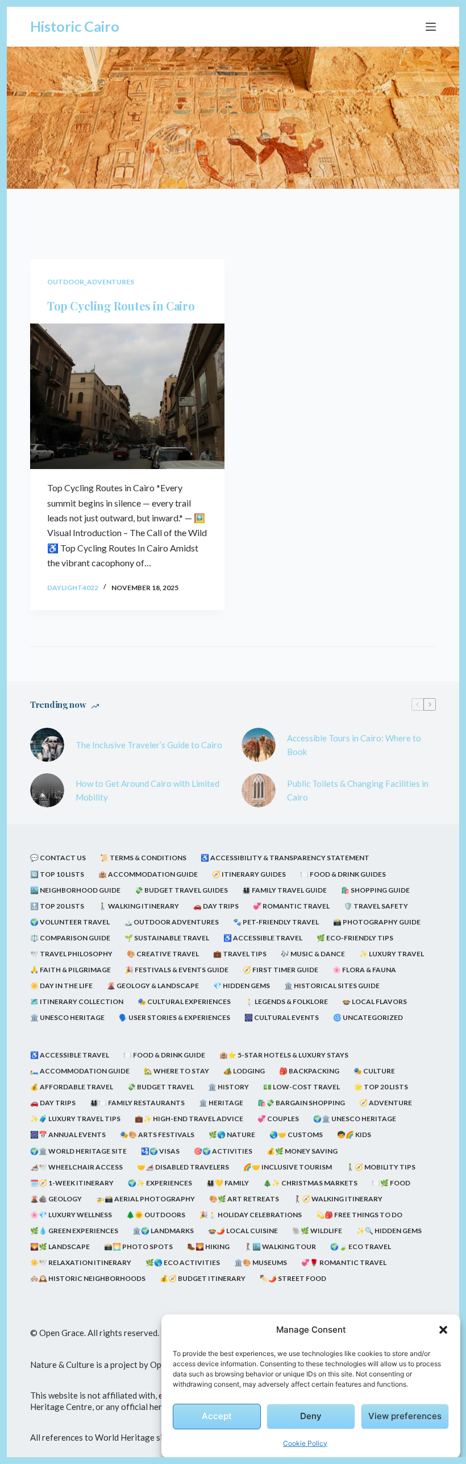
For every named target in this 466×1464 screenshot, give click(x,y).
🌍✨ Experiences (160, 1183)
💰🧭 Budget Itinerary (203, 1278)
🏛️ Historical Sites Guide (332, 985)
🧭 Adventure (385, 1102)
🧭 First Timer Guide (280, 969)
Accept (217, 1416)
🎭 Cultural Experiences (184, 1001)
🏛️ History (228, 1087)
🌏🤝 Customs (296, 1134)
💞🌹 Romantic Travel (343, 1262)
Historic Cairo (74, 26)
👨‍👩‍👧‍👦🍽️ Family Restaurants (137, 1102)
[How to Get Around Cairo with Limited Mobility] (47, 790)
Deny (311, 1416)
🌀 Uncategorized (368, 1017)
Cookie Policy (305, 1443)
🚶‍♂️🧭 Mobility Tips (380, 1167)
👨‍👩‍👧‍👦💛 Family (227, 1183)
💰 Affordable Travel (71, 1087)
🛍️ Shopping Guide (375, 890)
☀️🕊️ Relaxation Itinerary (80, 1262)
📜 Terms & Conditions (143, 857)
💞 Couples (278, 1118)
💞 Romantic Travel (291, 906)
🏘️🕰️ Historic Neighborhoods (87, 1278)
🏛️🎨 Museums (260, 1262)
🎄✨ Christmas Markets (310, 1183)
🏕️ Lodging (244, 1071)
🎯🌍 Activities (223, 1151)
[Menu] (431, 27)
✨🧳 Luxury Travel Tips (75, 1118)
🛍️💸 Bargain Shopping (301, 1102)
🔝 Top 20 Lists (57, 906)
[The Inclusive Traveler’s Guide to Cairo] (47, 745)
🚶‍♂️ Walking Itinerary (138, 906)
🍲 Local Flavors (374, 1001)
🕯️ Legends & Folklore (286, 1001)
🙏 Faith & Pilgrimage (70, 969)
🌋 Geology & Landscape (153, 985)
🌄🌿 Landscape (60, 1246)
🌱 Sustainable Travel (166, 938)
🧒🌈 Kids (354, 1134)
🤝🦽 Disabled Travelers (183, 1167)
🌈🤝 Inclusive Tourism (287, 1167)
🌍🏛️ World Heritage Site (78, 1151)
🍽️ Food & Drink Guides (343, 874)
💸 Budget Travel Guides (181, 890)
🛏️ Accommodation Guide (80, 1071)
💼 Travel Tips (240, 953)
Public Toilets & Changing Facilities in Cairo (357, 790)
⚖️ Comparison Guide (70, 938)
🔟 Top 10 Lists (57, 874)
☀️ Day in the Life (61, 985)
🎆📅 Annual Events (68, 1134)
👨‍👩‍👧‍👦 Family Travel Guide (284, 890)
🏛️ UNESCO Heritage (67, 1017)
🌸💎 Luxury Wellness (71, 1214)
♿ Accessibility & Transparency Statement (285, 857)
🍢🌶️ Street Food (293, 1278)
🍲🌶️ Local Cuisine (243, 1230)
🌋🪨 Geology (56, 1199)
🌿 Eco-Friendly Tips (355, 938)
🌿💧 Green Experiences (74, 1230)
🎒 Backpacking (309, 1071)
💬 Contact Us (58, 857)
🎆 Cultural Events (281, 1017)
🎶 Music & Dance (313, 953)
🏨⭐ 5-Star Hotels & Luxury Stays (283, 1055)
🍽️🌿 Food (391, 1183)
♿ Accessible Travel (262, 938)
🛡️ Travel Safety (376, 906)
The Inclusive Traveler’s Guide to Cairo (149, 745)
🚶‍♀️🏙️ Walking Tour (280, 1246)
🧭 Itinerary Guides (249, 874)
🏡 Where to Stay (176, 1071)
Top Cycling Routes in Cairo (120, 305)
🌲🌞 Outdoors (155, 1214)
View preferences (405, 1416)
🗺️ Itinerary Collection (76, 1001)
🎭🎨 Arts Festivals (157, 1134)
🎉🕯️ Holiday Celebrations (250, 1214)
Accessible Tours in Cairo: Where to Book (354, 745)
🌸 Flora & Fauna (364, 969)
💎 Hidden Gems (241, 985)
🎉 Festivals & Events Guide (176, 969)
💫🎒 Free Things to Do (359, 1214)
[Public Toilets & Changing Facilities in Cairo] (259, 790)
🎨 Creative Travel (163, 953)
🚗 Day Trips (216, 906)
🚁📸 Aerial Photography (145, 1199)
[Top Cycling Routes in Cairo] (127, 397)
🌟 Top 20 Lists (381, 1087)
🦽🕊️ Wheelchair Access (76, 1167)
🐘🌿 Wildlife (317, 1230)
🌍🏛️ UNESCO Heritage (354, 1118)
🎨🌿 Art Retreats (244, 1199)
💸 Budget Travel (160, 1087)
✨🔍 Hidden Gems (389, 1230)
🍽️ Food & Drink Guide (164, 1055)
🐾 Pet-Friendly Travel (276, 922)
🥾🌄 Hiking (208, 1246)
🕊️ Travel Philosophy (71, 953)
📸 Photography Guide (377, 922)
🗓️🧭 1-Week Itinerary (72, 1183)
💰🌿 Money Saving (302, 1151)
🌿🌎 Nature (232, 1134)
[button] (443, 1330)
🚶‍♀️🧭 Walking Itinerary (337, 1199)
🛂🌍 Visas (160, 1151)
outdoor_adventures (90, 281)
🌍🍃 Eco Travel (360, 1246)
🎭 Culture (374, 1071)
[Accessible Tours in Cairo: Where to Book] (259, 745)
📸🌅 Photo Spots (138, 1246)
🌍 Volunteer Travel (70, 922)
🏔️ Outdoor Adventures (171, 922)
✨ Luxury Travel (391, 953)
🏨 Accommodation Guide (148, 874)
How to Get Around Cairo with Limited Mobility (147, 790)
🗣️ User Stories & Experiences (174, 1017)
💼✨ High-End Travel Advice (189, 1118)
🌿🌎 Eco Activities (182, 1262)
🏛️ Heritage (221, 1102)
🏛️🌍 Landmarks (163, 1230)
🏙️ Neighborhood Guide (75, 890)
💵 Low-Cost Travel (301, 1087)
